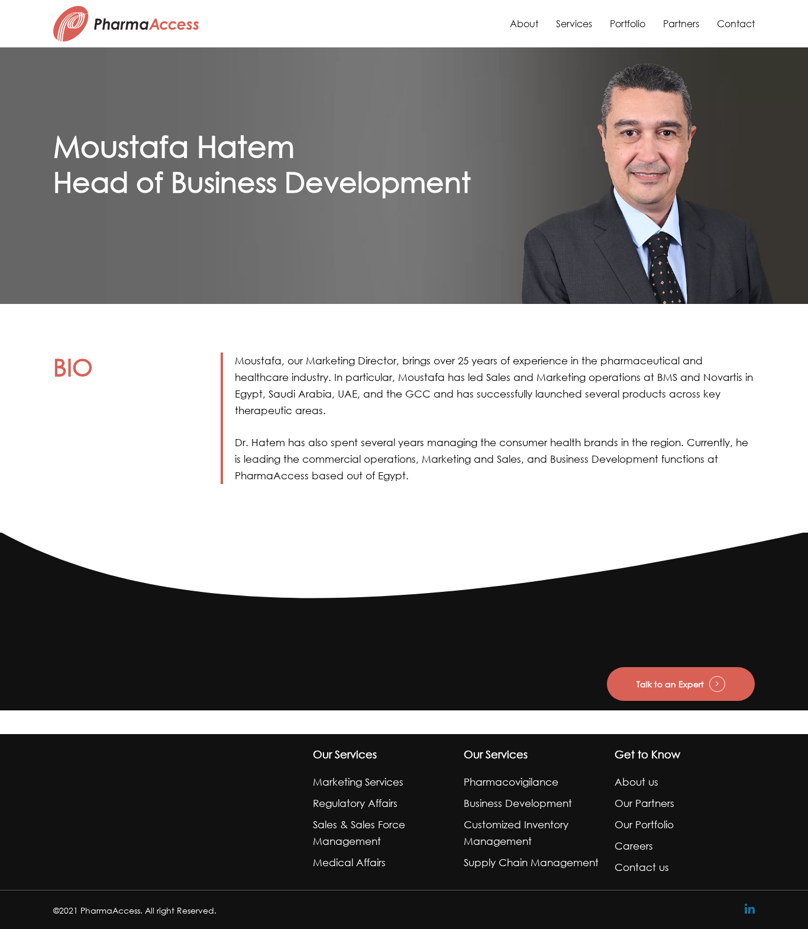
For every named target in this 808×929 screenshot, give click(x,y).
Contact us (642, 867)
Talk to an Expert (670, 684)
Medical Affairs (349, 862)
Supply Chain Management (531, 862)
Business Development (518, 803)
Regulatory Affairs (355, 803)
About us (636, 782)
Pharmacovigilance (511, 782)
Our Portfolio (644, 824)
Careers (634, 846)
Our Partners (644, 803)
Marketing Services (358, 782)
